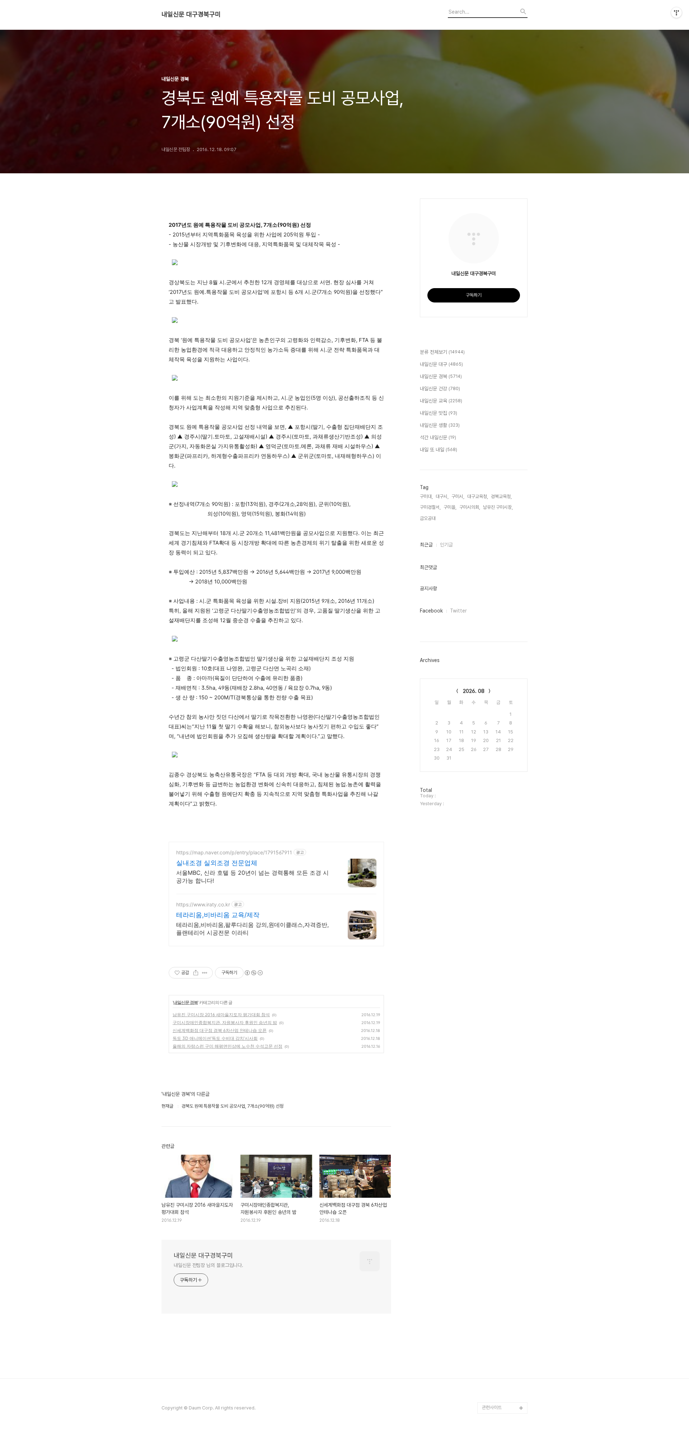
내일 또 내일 (438, 449)
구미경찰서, (430, 507)
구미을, (450, 507)
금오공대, (428, 518)
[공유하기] (195, 972)
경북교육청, (501, 496)
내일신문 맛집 (438, 413)
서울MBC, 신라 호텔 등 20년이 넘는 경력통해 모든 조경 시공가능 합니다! (252, 876)
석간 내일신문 (438, 437)
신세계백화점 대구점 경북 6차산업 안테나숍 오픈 (220, 1030)
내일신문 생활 (440, 425)
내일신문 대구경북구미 (191, 14)
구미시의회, (469, 507)
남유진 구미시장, (498, 507)
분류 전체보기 (442, 352)
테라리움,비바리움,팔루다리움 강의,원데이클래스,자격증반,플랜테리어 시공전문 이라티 (252, 928)
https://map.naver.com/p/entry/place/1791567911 (234, 852)
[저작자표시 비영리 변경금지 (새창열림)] (253, 973)
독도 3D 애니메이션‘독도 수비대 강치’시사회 (215, 1038)
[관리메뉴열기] (676, 12)
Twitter (458, 611)
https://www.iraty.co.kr (203, 904)
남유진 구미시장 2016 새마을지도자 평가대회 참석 (221, 1014)
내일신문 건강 (440, 388)
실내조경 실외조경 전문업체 (216, 863)
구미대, (426, 496)
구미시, (457, 496)
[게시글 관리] (204, 972)
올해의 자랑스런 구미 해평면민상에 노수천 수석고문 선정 (227, 1046)
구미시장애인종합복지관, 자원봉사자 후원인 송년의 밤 (225, 1022)
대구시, (442, 496)
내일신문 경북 (185, 1002)
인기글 (446, 545)
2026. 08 (473, 691)
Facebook (431, 611)
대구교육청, (477, 496)
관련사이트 (492, 1407)
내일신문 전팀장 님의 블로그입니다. (208, 1265)
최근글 (426, 545)
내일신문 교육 (441, 401)
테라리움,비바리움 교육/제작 (217, 915)
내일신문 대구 (441, 364)
